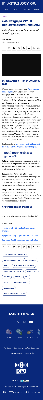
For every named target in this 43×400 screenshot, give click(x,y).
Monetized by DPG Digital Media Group (21, 386)
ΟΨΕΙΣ (17, 277)
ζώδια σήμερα (30, 260)
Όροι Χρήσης (18, 348)
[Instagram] (24, 322)
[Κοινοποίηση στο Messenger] (14, 48)
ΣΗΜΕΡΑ (7, 277)
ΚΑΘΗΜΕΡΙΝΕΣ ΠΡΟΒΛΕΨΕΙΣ (24, 266)
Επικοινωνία (29, 353)
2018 (26, 277)
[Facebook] (12, 322)
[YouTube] (31, 322)
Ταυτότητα (7, 348)
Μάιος (6, 282)
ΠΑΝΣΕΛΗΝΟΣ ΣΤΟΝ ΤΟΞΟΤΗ (14, 294)
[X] (18, 322)
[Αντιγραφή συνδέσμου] (33, 48)
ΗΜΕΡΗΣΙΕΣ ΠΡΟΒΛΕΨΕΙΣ (13, 271)
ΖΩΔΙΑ (6, 266)
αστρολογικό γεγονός (12, 260)
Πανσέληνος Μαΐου (21, 282)
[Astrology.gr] (21, 3)
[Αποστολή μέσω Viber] (19, 48)
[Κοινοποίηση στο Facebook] (4, 48)
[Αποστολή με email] (38, 48)
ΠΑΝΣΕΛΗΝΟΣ (9, 288)
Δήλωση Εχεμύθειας (32, 348)
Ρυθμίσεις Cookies (16, 353)
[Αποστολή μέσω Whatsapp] (24, 48)
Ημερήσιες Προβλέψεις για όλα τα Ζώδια (20, 235)
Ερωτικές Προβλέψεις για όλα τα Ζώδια (20, 240)
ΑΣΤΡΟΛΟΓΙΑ (31, 271)
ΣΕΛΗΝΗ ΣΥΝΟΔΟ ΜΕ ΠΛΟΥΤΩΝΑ (16, 255)
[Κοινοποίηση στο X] (9, 48)
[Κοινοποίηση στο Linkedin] (28, 48)
